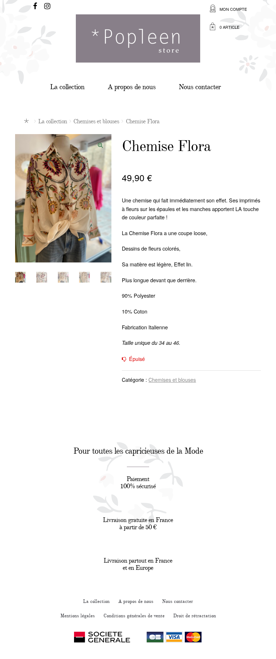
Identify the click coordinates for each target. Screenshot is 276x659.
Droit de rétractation (194, 616)
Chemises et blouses (96, 121)
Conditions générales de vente (134, 616)
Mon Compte (233, 9)
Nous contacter (200, 86)
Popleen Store (138, 41)
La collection (67, 86)
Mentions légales (77, 616)
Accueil (27, 120)
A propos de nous (131, 86)
